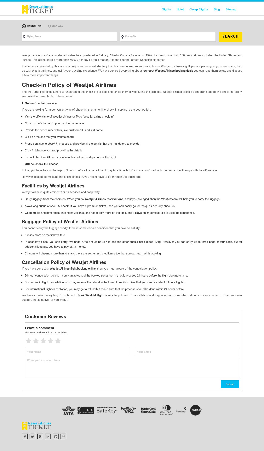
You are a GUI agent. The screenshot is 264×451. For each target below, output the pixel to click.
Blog (217, 9)
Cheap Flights (198, 9)
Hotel (180, 9)
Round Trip (34, 26)
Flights (166, 9)
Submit (230, 384)
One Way (57, 26)
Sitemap (231, 9)
